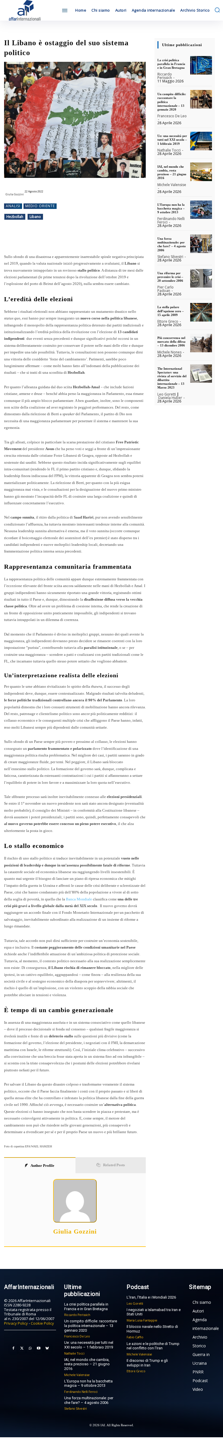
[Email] (107, 239)
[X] (67, 239)
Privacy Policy (16, 1323)
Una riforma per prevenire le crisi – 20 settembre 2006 (170, 276)
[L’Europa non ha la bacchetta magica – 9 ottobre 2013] (201, 210)
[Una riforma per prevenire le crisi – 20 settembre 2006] (201, 278)
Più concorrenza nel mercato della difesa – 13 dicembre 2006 (171, 341)
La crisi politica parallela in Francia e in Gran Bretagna (171, 63)
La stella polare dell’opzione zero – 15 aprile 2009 (170, 310)
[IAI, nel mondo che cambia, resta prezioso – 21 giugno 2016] (201, 172)
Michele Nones (169, 352)
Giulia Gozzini (15, 194)
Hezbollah (14, 216)
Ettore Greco (167, 321)
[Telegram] (94, 239)
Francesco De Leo (172, 115)
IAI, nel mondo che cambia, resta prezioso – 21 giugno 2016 (171, 172)
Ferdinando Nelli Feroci (171, 220)
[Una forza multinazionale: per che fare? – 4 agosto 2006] (201, 243)
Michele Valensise (171, 184)
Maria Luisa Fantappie (142, 1320)
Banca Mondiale (79, 899)
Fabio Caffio (135, 1337)
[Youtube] (38, 1348)
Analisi (13, 205)
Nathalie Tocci (169, 150)
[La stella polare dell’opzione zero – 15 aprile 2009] (201, 312)
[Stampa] (121, 239)
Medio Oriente (40, 205)
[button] (217, 10)
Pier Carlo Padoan (165, 289)
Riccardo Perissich (164, 76)
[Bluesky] (47, 1348)
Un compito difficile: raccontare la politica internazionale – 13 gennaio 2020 (90, 1325)
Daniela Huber (170, 397)
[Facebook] (54, 239)
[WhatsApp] (81, 239)
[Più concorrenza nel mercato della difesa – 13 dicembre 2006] (201, 343)
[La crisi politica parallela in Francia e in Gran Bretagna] (201, 65)
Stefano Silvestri (170, 256)
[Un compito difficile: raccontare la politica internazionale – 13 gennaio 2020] (201, 99)
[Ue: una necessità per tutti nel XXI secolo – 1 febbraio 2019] (201, 141)
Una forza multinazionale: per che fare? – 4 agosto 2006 (171, 244)
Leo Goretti (166, 394)
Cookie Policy (42, 1323)
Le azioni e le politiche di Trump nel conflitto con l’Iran (153, 1346)
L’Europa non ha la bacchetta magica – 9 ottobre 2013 (171, 208)
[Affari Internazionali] (30, 10)
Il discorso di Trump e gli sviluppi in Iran (147, 1362)
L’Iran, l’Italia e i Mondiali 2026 (151, 1297)
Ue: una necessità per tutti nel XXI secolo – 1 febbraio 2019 (172, 139)
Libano (35, 216)
